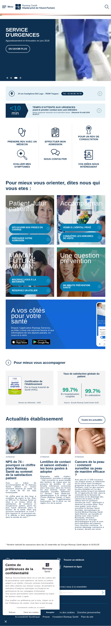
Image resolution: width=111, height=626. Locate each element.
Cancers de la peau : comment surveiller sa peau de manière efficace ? (90, 468)
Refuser (12, 612)
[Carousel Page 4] (20, 78)
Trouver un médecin (74, 560)
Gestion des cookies (64, 612)
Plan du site (87, 617)
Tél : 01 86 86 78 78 (72, 94)
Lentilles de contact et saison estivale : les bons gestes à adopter (55, 466)
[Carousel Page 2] (11, 78)
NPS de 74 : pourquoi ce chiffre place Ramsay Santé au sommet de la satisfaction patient (20, 470)
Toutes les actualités (91, 420)
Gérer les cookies (31, 612)
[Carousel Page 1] (7, 78)
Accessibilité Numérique (27, 617)
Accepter (50, 612)
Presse (46, 617)
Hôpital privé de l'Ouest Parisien (38, 8)
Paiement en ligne (73, 567)
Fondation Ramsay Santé (66, 617)
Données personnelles (88, 612)
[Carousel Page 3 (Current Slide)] (15, 78)
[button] (5, 621)
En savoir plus (18, 49)
